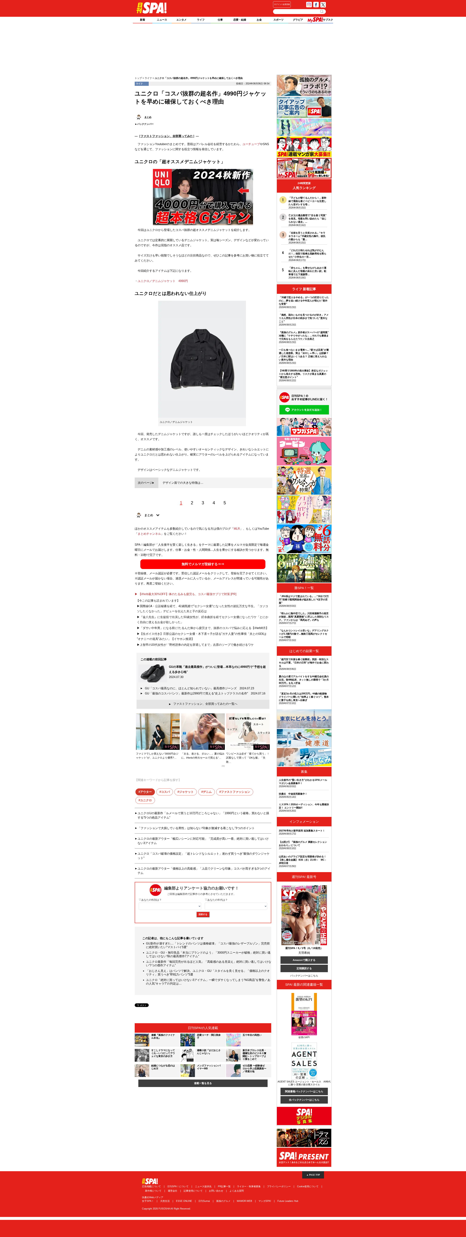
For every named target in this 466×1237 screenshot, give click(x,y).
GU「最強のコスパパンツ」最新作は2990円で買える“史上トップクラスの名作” (205, 693)
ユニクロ (146, 800)
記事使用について (193, 1190)
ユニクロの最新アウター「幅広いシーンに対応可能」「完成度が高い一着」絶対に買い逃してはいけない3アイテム (203, 841)
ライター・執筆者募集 (249, 1186)
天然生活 (165, 1201)
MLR (237, 528)
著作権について (153, 1190)
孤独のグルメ (223, 1201)
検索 (322, 11)
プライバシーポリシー (279, 1186)
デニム (207, 791)
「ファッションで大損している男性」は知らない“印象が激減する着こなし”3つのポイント (196, 828)
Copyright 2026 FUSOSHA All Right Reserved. (166, 1208)
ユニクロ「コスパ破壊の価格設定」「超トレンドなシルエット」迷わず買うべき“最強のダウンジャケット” (204, 856)
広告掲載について (152, 1186)
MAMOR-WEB (245, 1201)
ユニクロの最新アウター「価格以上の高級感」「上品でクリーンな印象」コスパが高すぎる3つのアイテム (204, 870)
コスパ (165, 791)
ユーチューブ (251, 144)
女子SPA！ (148, 1201)
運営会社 (173, 1190)
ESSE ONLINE (184, 1201)
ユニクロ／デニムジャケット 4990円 (163, 281)
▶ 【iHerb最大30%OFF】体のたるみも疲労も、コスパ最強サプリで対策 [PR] (185, 594)
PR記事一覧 (224, 1186)
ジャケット (186, 791)
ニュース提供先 (203, 1186)
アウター (146, 791)
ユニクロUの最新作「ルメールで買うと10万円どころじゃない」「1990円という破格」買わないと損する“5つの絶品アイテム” (203, 815)
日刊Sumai (204, 1201)
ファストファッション (235, 791)
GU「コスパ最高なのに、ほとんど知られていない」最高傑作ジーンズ (199, 688)
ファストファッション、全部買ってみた (167, 136)
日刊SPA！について (178, 1186)
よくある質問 (237, 1190)
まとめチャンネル (149, 533)
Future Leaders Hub (287, 1201)
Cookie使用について (308, 1186)
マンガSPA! (265, 1201)
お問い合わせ (216, 1190)
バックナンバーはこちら (304, 975)
